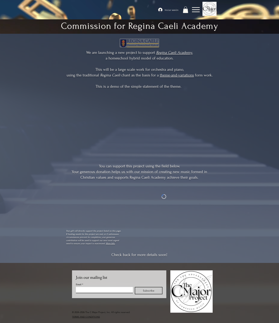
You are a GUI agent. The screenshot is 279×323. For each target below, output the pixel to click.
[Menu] (196, 10)
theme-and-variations (177, 75)
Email (79, 284)
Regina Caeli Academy (174, 52)
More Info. (110, 243)
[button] (185, 9)
